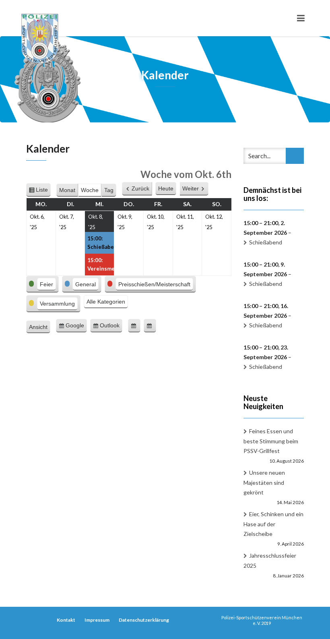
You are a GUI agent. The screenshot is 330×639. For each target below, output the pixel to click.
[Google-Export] (134, 326)
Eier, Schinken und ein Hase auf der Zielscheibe (273, 524)
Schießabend (265, 242)
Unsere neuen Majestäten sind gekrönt (264, 482)
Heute (165, 188)
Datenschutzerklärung (144, 620)
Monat (67, 190)
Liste (43, 191)
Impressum (97, 620)
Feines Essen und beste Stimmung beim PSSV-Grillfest (270, 441)
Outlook (111, 327)
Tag (108, 190)
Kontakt (66, 620)
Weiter (190, 188)
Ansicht (39, 328)
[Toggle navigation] (301, 18)
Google (76, 327)
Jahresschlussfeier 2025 (269, 560)
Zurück (140, 188)
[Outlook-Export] (150, 326)
